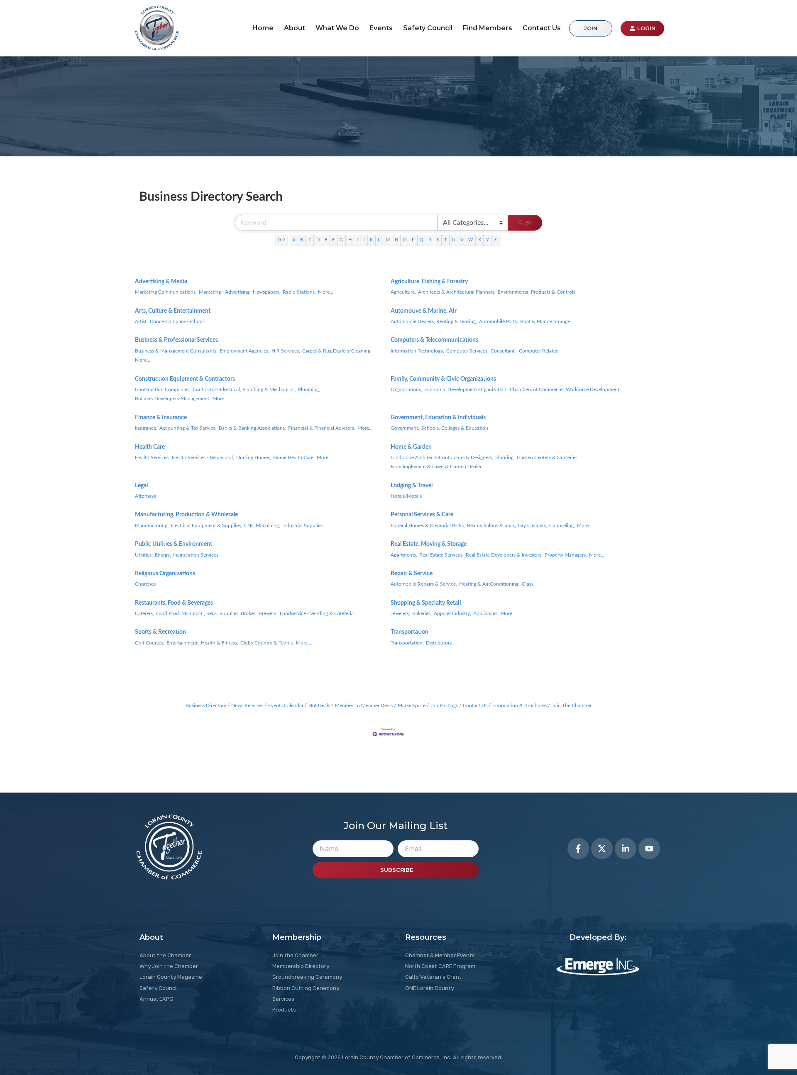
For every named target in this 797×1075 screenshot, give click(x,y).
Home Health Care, (294, 457)
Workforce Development (592, 389)
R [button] (429, 240)
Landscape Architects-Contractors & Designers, (442, 457)
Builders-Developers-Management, (172, 398)
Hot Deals (319, 705)
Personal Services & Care (422, 515)
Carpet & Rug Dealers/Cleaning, (337, 350)
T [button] (445, 240)
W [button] (470, 240)
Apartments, (404, 554)
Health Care (150, 447)
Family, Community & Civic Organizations (443, 379)
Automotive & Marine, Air (424, 311)
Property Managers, (566, 554)
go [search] (528, 223)
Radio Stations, (299, 291)
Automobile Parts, (498, 321)
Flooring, (505, 457)
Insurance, (146, 428)
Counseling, (562, 525)
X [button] (479, 240)
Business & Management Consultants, (176, 350)
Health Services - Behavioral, (203, 457)
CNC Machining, (262, 525)
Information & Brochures (519, 705)
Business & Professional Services (176, 340)
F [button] (333, 240)
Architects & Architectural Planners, (457, 291)
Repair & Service (412, 573)
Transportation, (407, 642)
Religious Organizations (165, 573)
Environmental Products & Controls (536, 291)
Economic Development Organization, (466, 389)
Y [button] (487, 240)
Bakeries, (422, 613)
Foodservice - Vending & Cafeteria (317, 613)
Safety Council (427, 28)
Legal (141, 486)
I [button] (357, 240)
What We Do (337, 28)
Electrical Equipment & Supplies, (206, 525)
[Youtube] (649, 848)
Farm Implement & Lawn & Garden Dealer (436, 466)
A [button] (293, 240)
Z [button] (495, 240)
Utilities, (144, 554)
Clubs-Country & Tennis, (267, 642)
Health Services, (152, 457)
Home (263, 28)
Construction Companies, (163, 389)
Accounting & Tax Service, (188, 428)
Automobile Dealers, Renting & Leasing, (434, 321)
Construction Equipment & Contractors (185, 379)
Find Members (487, 28)
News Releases (247, 705)
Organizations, (406, 389)
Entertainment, (182, 642)
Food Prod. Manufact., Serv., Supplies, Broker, (206, 613)
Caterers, (144, 613)
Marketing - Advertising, (225, 291)
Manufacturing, (152, 525)
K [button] (371, 240)
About (294, 28)
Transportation (409, 632)
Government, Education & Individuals (438, 418)
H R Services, (285, 350)
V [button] (461, 240)
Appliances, (486, 613)
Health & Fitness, (219, 642)
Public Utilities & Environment (173, 544)
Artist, (141, 321)
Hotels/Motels (406, 496)
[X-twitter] (602, 848)
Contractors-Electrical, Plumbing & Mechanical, (244, 389)
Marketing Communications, (166, 291)
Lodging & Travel (412, 486)
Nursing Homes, (253, 457)
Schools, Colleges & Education (454, 428)
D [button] (318, 240)
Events (381, 28)
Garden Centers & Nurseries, (548, 457)
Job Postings (444, 705)
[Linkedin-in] (625, 848)
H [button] (350, 240)
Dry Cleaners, (532, 525)
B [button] (301, 240)
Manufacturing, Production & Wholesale (186, 515)
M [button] (388, 240)
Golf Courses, (149, 642)
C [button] (309, 240)
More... (325, 291)
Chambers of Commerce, (537, 389)
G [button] (341, 240)
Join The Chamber (572, 705)
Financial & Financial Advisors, (321, 428)
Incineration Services (195, 554)
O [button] (405, 240)
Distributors (439, 642)
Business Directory (206, 705)
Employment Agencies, (244, 350)
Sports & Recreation (160, 632)
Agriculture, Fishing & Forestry (429, 282)
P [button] (413, 240)
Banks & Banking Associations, (252, 428)
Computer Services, (467, 350)
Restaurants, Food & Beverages (174, 603)
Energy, (163, 554)
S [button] (438, 240)
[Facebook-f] (578, 848)
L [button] (379, 240)
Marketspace (411, 705)
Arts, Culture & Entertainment (172, 311)
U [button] (453, 240)
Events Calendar (285, 705)
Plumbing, (309, 389)
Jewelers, (400, 613)
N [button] (396, 240)
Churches (145, 583)
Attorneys (145, 496)
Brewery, (268, 613)
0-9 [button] (281, 240)
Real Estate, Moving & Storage (429, 544)
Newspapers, (267, 291)
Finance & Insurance (161, 418)
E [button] (326, 240)
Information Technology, (417, 350)
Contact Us (542, 28)
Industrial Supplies (302, 525)
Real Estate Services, (441, 554)
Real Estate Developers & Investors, (504, 554)
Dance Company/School (177, 321)
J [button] (364, 240)
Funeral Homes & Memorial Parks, (428, 525)
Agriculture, (403, 291)
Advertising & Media (161, 282)
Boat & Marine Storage (545, 321)
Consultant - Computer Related (525, 350)
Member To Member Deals (364, 705)
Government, (405, 428)
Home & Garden (411, 447)
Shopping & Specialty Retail (426, 603)
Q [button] (421, 240)
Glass (527, 583)
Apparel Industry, (452, 613)
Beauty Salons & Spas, (491, 525)
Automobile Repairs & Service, (424, 583)
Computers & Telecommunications (434, 340)
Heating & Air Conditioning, (489, 583)
